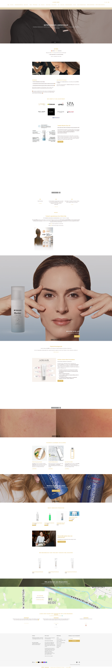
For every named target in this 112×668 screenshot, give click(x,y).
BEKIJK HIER (60, 141)
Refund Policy (59, 646)
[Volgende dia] (57, 42)
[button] (55, 627)
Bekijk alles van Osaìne (56, 399)
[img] (56, 614)
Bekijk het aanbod (56, 490)
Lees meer (34, 468)
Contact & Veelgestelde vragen (61, 640)
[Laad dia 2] (55, 436)
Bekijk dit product (56, 425)
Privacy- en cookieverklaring (61, 642)
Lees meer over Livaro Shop (49, 640)
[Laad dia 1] (54, 42)
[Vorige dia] (52, 42)
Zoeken (58, 637)
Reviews (58, 647)
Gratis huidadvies (61, 541)
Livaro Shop (56, 2)
